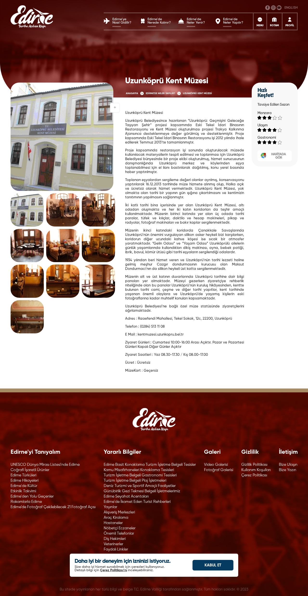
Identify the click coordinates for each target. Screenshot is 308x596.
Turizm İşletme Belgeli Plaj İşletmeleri (135, 481)
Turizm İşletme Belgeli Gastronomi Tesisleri (140, 475)
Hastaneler (113, 523)
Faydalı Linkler (116, 549)
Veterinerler (113, 544)
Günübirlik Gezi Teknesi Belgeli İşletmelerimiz (142, 491)
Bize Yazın (287, 470)
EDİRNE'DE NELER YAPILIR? (160, 93)
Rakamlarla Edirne (26, 502)
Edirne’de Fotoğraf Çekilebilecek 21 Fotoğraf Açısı (53, 507)
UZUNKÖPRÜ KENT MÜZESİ (197, 93)
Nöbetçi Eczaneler (119, 528)
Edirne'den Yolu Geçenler (32, 497)
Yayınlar (110, 507)
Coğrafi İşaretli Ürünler (30, 470)
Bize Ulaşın (288, 465)
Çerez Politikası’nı (113, 570)
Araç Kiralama (116, 518)
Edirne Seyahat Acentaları (126, 497)
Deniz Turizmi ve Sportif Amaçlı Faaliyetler (140, 486)
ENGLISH (291, 7)
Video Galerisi (216, 465)
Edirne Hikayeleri (24, 481)
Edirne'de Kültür (24, 486)
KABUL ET (213, 565)
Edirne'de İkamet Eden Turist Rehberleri (137, 502)
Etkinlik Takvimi (23, 491)
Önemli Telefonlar (119, 534)
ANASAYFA (132, 93)
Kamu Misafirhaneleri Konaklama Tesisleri (139, 470)
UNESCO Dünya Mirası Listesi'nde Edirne (45, 465)
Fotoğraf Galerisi (218, 470)
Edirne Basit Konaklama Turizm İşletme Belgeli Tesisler (150, 465)
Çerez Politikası (254, 475)
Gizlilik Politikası (254, 465)
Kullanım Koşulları (256, 470)
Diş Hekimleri (115, 539)
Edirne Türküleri (23, 475)
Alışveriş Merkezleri (119, 512)
